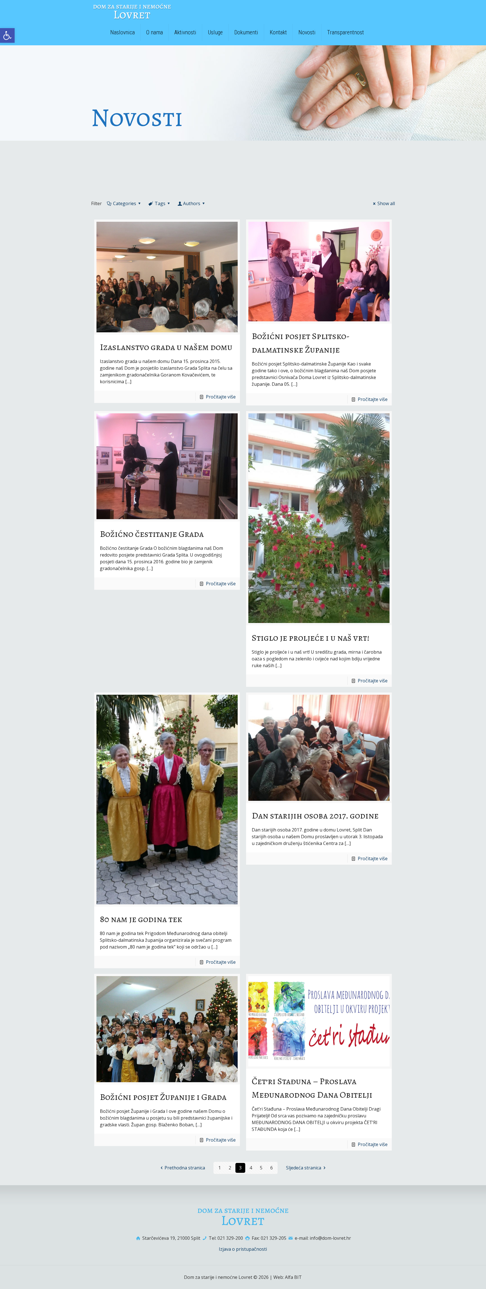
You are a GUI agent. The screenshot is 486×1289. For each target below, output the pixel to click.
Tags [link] (160, 203)
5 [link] (261, 1168)
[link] (7, 35)
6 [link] (271, 1168)
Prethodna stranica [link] (185, 1168)
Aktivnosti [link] (185, 32)
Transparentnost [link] (345, 32)
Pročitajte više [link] (221, 397)
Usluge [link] (215, 32)
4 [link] (250, 1168)
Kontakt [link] (278, 32)
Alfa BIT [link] (293, 1277)
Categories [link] (124, 203)
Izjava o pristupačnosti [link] (243, 1249)
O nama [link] (154, 32)
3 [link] (240, 1168)
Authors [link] (191, 203)
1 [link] (219, 1168)
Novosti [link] (307, 32)
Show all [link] (386, 203)
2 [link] (230, 1168)
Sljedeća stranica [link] (303, 1168)
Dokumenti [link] (246, 32)
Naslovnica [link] (122, 32)
